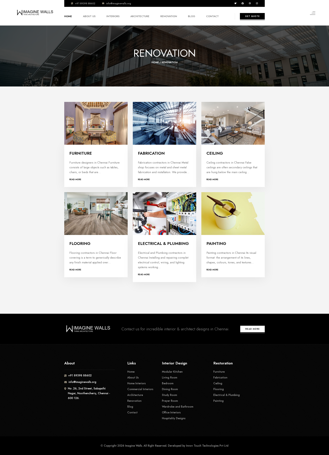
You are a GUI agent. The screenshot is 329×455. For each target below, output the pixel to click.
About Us (89, 16)
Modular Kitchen (172, 372)
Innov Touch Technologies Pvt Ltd (207, 446)
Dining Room (170, 389)
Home (68, 16)
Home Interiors (136, 383)
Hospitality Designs (173, 418)
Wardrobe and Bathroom (177, 407)
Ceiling (214, 153)
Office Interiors (171, 412)
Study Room (169, 395)
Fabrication (151, 153)
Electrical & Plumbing (163, 243)
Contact (212, 16)
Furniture (80, 153)
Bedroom (167, 383)
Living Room (169, 377)
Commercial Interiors (140, 389)
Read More (75, 179)
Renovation (168, 16)
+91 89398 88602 (85, 3)
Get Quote (252, 16)
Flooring (79, 243)
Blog (191, 16)
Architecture (139, 16)
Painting (216, 243)
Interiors (112, 16)
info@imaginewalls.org (118, 3)
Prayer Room (170, 401)
